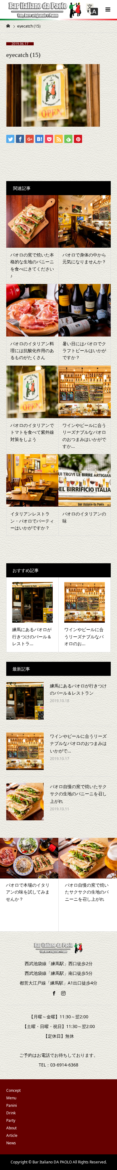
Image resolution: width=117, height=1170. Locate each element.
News (11, 1143)
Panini (11, 1105)
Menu (11, 1098)
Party (10, 1120)
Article (11, 1135)
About (11, 1128)
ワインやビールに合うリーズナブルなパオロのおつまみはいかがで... (78, 743)
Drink (11, 1113)
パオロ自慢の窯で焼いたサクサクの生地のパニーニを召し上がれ (78, 793)
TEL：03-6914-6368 (58, 1065)
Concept (13, 1090)
